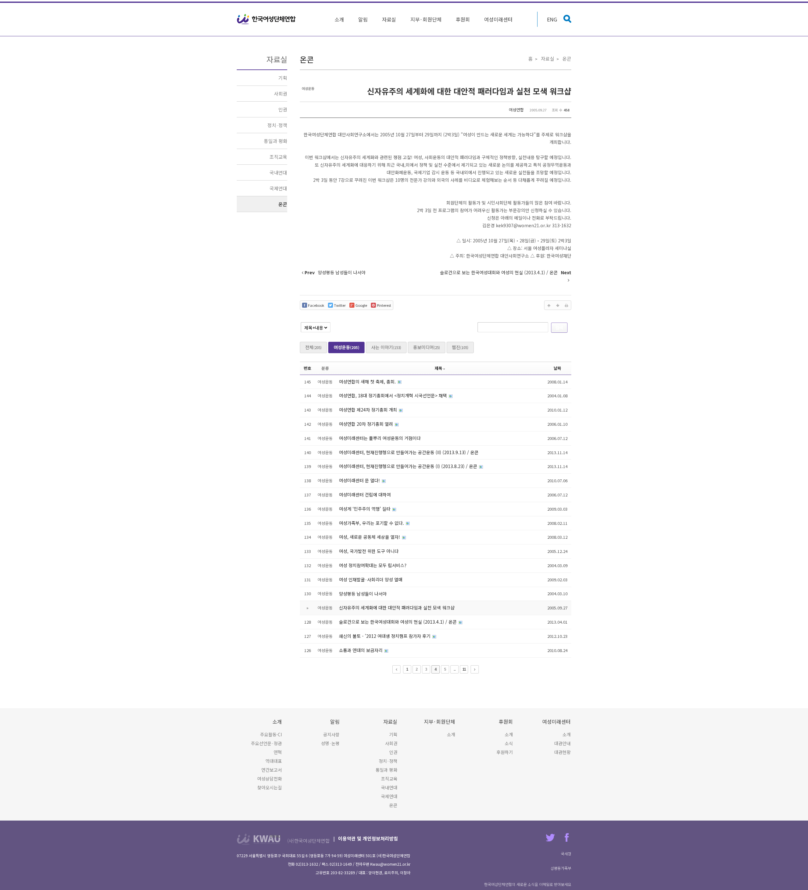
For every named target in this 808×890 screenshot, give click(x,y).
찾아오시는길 (269, 787)
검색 (559, 327)
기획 (282, 77)
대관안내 (562, 743)
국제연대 (278, 188)
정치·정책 (277, 125)
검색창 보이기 (567, 19)
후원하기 (504, 752)
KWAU (275, 836)
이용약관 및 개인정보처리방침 (368, 838)
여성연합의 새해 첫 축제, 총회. (368, 381)
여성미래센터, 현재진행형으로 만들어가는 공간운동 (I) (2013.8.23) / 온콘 (408, 466)
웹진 (460, 347)
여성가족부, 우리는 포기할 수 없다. (372, 523)
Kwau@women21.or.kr (390, 864)
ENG (552, 19)
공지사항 (331, 734)
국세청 (566, 853)
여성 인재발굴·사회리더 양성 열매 (370, 579)
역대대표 (273, 761)
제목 (438, 368)
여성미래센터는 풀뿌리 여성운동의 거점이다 (380, 438)
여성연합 (516, 110)
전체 (313, 347)
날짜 (557, 368)
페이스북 (566, 837)
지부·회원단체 (426, 19)
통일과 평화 (275, 141)
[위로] (548, 305)
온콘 (282, 204)
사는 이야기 (386, 347)
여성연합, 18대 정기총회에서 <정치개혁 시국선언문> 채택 (393, 395)
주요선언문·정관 (266, 743)
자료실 (389, 19)
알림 (363, 19)
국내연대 (278, 172)
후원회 (463, 19)
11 (464, 669)
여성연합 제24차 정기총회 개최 (368, 409)
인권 (282, 109)
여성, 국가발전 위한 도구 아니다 (369, 551)
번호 (307, 368)
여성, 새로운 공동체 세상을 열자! (370, 537)
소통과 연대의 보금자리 (361, 650)
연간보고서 (271, 770)
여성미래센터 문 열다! (360, 480)
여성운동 (346, 347)
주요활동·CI (271, 734)
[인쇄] (566, 305)
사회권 (280, 93)
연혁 (278, 752)
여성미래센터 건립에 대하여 (365, 494)
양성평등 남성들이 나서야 (363, 593)
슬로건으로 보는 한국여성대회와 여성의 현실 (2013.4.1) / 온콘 (398, 622)
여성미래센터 (498, 19)
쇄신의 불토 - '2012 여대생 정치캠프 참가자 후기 (385, 636)
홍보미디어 (426, 347)
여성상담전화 (269, 778)
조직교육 (278, 156)
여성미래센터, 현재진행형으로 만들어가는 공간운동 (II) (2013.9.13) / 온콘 (408, 452)
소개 (339, 19)
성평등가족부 (560, 868)
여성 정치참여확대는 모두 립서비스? (373, 565)
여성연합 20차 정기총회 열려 (366, 424)
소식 (509, 743)
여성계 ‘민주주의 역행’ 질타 (365, 509)
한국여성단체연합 (266, 19)
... (454, 669)
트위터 (550, 837)
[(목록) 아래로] (557, 305)
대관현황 (562, 752)
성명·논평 (330, 743)
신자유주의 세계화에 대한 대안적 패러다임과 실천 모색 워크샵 (469, 91)
